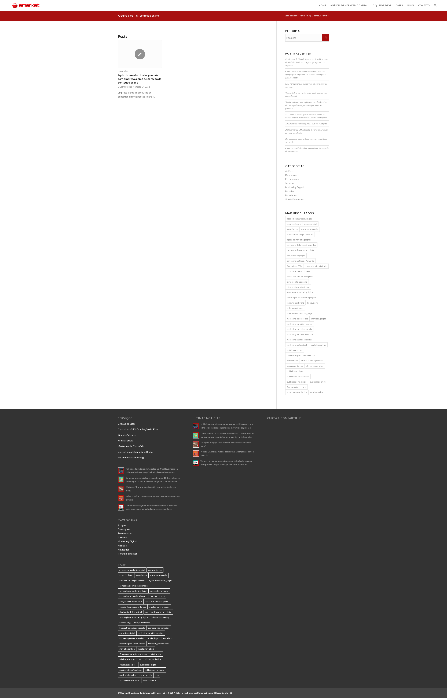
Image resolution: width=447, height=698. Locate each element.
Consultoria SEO (294, 266)
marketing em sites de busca (300, 334)
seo (304, 387)
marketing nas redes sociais (299, 340)
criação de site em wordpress (300, 276)
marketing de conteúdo (297, 319)
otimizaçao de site (295, 366)
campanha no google (296, 255)
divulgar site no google (297, 282)
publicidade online (318, 382)
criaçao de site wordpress (298, 271)
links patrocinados (295, 308)
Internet (290, 183)
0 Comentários (125, 86)
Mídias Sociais (125, 440)
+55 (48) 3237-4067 (170, 693)
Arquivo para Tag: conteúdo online (138, 15)
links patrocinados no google (299, 313)
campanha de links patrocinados (301, 245)
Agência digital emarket (142, 693)
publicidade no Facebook (298, 376)
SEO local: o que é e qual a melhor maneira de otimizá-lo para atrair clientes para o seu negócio (306, 116)
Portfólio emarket (295, 199)
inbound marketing (295, 303)
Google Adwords (127, 434)
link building (312, 303)
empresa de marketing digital (300, 292)
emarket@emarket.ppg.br (201, 693)
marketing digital (319, 319)
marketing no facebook (297, 345)
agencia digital (310, 224)
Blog (309, 16)
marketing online (318, 345)
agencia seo (292, 229)
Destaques (291, 175)
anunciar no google (309, 229)
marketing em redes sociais (299, 329)
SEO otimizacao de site (297, 392)
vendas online (316, 392)
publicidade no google (296, 382)
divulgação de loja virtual (298, 287)
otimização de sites (314, 366)
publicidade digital (295, 371)
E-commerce (292, 179)
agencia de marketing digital (299, 219)
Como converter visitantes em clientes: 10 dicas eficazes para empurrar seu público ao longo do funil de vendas (305, 74)
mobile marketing (294, 350)
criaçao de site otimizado (316, 266)
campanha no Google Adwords (300, 261)
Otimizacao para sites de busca (301, 355)
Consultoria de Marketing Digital (135, 451)
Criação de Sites (126, 423)
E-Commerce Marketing (131, 457)
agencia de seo (294, 224)
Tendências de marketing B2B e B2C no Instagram (306, 123)
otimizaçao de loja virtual (312, 360)
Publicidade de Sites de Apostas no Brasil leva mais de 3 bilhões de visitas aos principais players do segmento (306, 62)
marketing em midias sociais (299, 324)
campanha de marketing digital (300, 250)
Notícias (289, 191)
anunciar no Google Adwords (300, 234)
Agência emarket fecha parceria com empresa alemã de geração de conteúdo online (139, 78)
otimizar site (292, 360)
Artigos (289, 171)
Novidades (123, 71)
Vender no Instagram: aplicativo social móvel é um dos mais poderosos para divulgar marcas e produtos (306, 105)
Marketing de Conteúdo (131, 446)
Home (302, 16)
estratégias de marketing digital (301, 297)
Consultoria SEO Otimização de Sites (138, 429)
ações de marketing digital (299, 240)
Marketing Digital (294, 187)
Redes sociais (293, 387)
